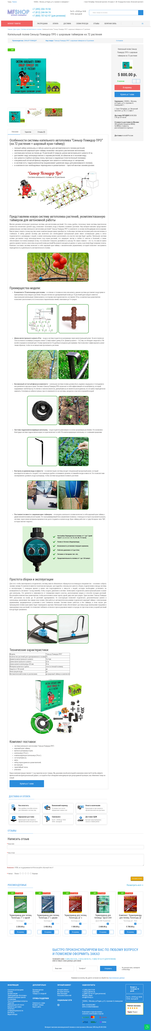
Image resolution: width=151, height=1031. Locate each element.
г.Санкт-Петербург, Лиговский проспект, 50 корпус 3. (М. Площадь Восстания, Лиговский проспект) (113, 2)
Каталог (14, 24)
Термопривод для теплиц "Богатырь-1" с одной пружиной (20, 917)
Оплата (55, 24)
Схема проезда (82, 24)
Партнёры (36, 992)
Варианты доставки (14, 1007)
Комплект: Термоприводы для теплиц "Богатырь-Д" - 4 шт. (130, 917)
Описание (15, 132)
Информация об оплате (16, 1005)
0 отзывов (119, 40)
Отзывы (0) (41, 132)
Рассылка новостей (64, 995)
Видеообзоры (12, 1014)
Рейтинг (10, 874)
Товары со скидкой (39, 993)
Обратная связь (110, 24)
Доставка (67, 24)
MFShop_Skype (87, 995)
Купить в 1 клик (127, 94)
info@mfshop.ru (87, 997)
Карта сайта (37, 1007)
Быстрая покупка (48, 922)
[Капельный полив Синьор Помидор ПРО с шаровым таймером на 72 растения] (17, 117)
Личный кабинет (63, 990)
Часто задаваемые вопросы (18, 1001)
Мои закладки (62, 993)
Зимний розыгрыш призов (17, 997)
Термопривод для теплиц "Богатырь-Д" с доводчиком (75, 917)
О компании (12, 999)
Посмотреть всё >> (135, 885)
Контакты (11, 1012)
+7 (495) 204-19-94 (41, 9)
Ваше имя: (11, 844)
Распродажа (42, 24)
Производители (38, 990)
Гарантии (28, 132)
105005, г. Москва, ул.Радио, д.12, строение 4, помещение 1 (51, 2)
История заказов (63, 992)
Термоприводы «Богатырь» (17, 995)
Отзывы (96, 24)
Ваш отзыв (11, 853)
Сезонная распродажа (15, 990)
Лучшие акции (12, 993)
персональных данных (117, 978)
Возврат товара (38, 1005)
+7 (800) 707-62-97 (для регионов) (49, 15)
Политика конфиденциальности (15, 1010)
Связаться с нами (39, 1003)
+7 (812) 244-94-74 (41, 12)
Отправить (108, 968)
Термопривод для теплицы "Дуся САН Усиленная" (103, 917)
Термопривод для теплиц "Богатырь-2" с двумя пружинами (48, 917)
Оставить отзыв (137, 878)
